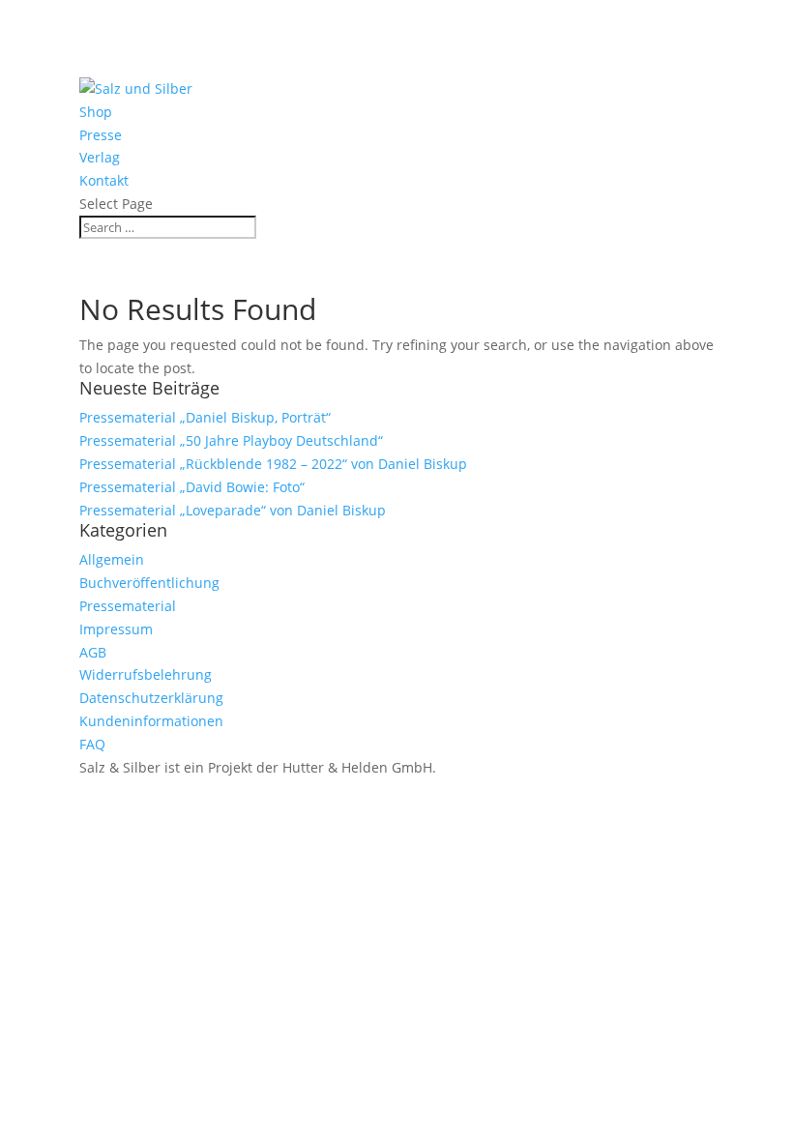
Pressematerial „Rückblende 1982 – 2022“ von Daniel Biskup (273, 463)
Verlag (99, 157)
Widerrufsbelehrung (145, 674)
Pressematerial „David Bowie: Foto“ (192, 487)
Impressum (116, 629)
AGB (92, 652)
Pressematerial (127, 606)
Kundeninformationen (151, 721)
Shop (95, 111)
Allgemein (111, 559)
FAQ (92, 744)
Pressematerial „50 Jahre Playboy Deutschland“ (231, 440)
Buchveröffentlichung (149, 582)
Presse (100, 135)
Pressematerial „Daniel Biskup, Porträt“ (205, 417)
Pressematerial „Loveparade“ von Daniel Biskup (232, 510)
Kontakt (104, 180)
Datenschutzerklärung (151, 697)
